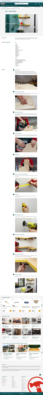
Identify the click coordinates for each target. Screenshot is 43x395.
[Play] (21, 23)
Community (3, 393)
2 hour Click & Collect (27, 7)
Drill (16, 44)
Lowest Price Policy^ (6, 7)
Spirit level (17, 55)
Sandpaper (17, 65)
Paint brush (17, 51)
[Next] (41, 305)
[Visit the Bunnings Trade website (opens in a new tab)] (41, 6)
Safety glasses (17, 54)
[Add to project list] (2, 299)
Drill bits (17, 45)
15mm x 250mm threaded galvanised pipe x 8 (21, 60)
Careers (11, 393)
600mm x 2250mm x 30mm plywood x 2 (20, 59)
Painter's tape (17, 52)
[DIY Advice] (7, 6)
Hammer (17, 49)
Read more (18, 1)
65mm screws (17, 63)
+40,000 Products (16, 7)
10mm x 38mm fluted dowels (19, 62)
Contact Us (6, 393)
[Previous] (1, 305)
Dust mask (17, 46)
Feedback (9, 393)
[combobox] (21, 3)
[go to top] (40, 375)
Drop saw (17, 48)
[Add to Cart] (10, 311)
